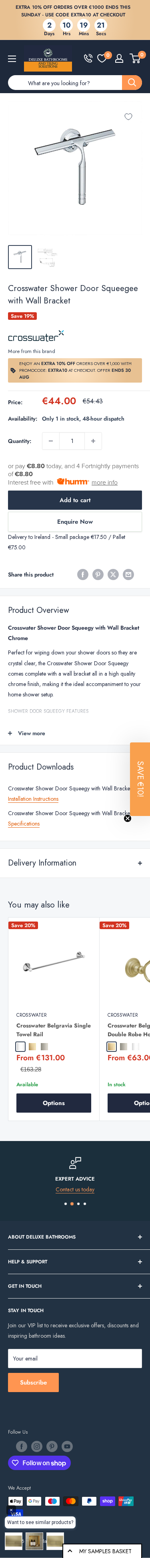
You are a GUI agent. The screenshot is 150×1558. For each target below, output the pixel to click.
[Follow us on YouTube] (67, 1446)
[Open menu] (12, 59)
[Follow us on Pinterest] (52, 1446)
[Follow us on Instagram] (36, 1446)
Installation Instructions (33, 799)
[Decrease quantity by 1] (50, 441)
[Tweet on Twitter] (113, 575)
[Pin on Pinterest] (98, 575)
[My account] (119, 58)
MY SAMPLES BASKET (105, 1551)
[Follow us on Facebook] (21, 1446)
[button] (140, 779)
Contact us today (75, 1189)
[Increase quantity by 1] (93, 441)
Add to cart (75, 500)
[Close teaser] (128, 818)
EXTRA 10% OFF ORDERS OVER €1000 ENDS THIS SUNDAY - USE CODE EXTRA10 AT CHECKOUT (73, 11)
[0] (102, 58)
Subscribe (33, 1382)
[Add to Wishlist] (128, 116)
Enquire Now (75, 521)
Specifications (24, 824)
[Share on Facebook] (82, 575)
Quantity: (19, 441)
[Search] (132, 82)
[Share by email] (128, 575)
